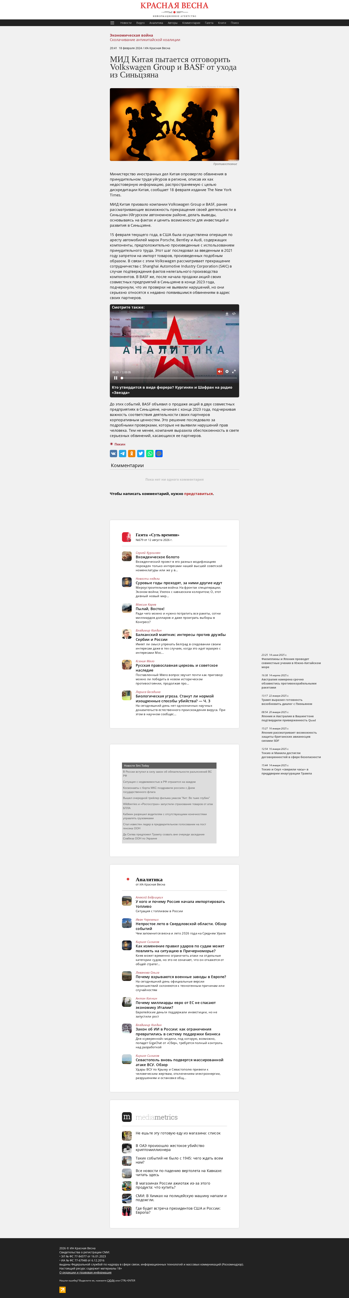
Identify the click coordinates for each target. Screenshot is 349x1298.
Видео (140, 23)
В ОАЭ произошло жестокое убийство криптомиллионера (170, 1147)
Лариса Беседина (148, 692)
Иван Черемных (147, 919)
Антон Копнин (146, 998)
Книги (222, 23)
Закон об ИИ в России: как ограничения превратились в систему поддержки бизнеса (178, 1031)
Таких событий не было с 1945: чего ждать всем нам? (179, 1160)
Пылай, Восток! (150, 608)
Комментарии (191, 23)
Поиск (235, 23)
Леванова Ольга (147, 972)
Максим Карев (146, 604)
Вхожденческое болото (157, 556)
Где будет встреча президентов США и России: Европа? (178, 1210)
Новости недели (148, 579)
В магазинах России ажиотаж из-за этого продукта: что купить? (173, 1185)
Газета (209, 23)
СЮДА (111, 1280)
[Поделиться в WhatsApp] (149, 453)
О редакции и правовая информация (85, 1272)
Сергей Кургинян (148, 553)
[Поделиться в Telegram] (122, 453)
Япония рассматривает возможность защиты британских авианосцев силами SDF (289, 736)
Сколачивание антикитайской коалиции (145, 39)
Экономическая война (131, 35)
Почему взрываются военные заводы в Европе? (181, 976)
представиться (198, 494)
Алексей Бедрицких (149, 897)
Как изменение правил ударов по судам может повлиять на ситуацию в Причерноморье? (180, 948)
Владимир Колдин (149, 630)
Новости (125, 23)
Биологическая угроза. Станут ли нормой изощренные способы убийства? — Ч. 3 (175, 698)
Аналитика (156, 23)
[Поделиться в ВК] (113, 453)
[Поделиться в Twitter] (140, 453)
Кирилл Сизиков (147, 942)
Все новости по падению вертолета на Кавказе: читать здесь (179, 1172)
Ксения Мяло (145, 661)
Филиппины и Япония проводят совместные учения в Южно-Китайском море (291, 663)
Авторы (173, 23)
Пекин (120, 444)
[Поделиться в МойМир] (159, 453)
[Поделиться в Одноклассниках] (131, 453)
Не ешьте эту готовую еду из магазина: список (178, 1133)
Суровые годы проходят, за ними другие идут (179, 582)
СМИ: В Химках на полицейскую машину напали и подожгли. (181, 1197)
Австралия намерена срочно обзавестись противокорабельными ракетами (289, 683)
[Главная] (174, 9)
